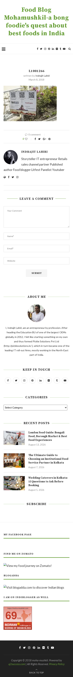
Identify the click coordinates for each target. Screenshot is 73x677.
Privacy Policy (56, 664)
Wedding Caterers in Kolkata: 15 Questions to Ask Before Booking (48, 481)
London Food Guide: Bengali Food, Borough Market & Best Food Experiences (47, 436)
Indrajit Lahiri (42, 75)
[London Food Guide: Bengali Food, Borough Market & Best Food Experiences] (14, 438)
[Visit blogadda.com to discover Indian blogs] (34, 587)
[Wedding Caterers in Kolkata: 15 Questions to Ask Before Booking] (14, 483)
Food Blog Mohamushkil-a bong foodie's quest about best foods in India (36, 21)
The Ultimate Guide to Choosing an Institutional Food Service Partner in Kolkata (48, 459)
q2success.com (17, 664)
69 (11, 615)
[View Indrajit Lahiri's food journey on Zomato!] (28, 566)
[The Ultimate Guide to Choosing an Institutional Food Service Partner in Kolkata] (14, 460)
